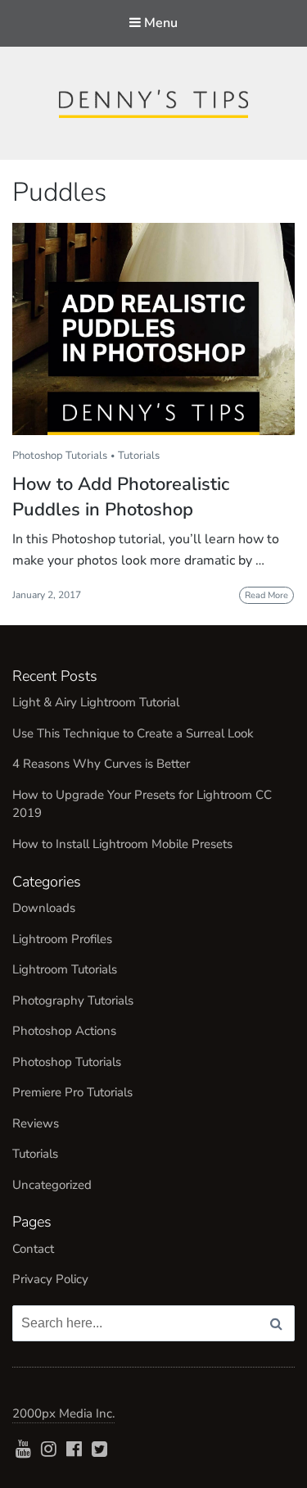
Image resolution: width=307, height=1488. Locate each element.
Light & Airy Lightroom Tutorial (95, 702)
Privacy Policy (50, 1279)
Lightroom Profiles (62, 939)
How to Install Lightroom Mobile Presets (122, 844)
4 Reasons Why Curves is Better (101, 763)
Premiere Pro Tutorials (72, 1092)
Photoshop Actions (64, 1031)
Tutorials (139, 455)
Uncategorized (52, 1185)
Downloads (43, 908)
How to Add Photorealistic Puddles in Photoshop (120, 497)
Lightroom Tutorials (64, 969)
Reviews (35, 1123)
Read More (266, 595)
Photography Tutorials (72, 1000)
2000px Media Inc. (63, 1413)
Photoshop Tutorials (59, 455)
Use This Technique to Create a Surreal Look (133, 733)
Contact (33, 1249)
